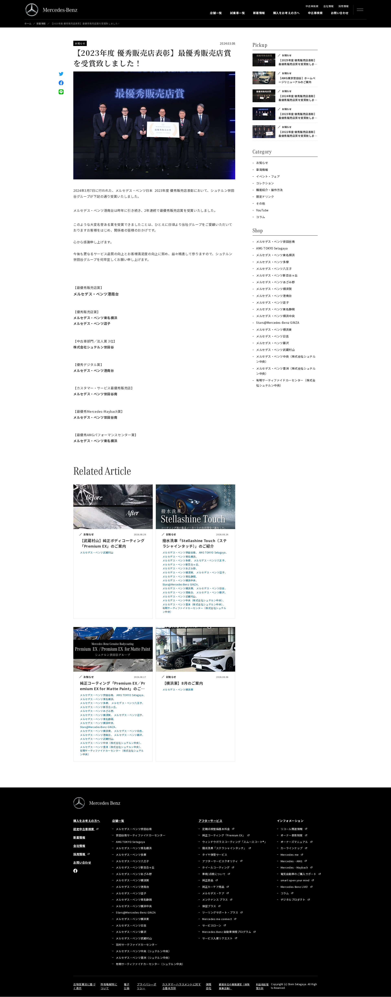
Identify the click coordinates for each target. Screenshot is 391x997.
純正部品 (208, 880)
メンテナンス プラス (215, 899)
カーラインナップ (292, 848)
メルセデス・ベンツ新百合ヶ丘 (277, 275)
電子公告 (126, 986)
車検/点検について (214, 874)
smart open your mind (295, 880)
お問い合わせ (340, 13)
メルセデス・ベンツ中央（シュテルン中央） (143, 951)
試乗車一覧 (237, 13)
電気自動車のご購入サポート (299, 874)
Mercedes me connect (217, 919)
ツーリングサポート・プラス (220, 912)
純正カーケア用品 (213, 887)
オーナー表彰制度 (292, 835)
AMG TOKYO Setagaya (272, 248)
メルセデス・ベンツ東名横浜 (275, 255)
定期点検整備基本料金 (216, 829)
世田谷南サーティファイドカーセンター (140, 835)
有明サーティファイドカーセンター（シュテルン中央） (150, 964)
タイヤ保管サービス (214, 854)
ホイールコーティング (216, 867)
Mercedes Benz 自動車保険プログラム (227, 932)
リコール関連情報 (292, 829)
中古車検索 (312, 6)
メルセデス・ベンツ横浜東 (274, 329)
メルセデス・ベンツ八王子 (274, 269)
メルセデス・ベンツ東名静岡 (275, 309)
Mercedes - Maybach (295, 867)
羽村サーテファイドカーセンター (136, 944)
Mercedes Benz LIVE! (295, 887)
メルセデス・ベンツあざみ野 (275, 282)
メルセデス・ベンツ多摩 (272, 262)
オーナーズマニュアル (295, 842)
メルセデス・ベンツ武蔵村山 (275, 350)
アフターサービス (210, 821)
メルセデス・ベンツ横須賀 (274, 289)
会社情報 (328, 6)
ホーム (28, 23)
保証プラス (209, 906)
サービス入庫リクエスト (217, 938)
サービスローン (212, 925)
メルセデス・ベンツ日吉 (272, 336)
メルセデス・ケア (213, 893)
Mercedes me (290, 854)
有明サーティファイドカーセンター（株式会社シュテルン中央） (285, 382)
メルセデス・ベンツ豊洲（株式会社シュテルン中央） (285, 371)
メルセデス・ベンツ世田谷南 (275, 241)
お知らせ (80, 43)
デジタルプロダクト (293, 899)
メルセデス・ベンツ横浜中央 (275, 316)
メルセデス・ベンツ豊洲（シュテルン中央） (143, 958)
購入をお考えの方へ (286, 13)
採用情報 (343, 6)
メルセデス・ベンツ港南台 (274, 296)
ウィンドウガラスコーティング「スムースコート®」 (234, 842)
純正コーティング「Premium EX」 (224, 835)
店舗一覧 (216, 13)
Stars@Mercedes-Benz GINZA (277, 323)
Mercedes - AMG (292, 861)
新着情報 (259, 13)
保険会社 (208, 986)
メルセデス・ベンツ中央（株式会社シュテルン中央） (285, 358)
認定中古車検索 (84, 829)
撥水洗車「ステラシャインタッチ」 (224, 848)
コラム (285, 893)
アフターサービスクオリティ (220, 861)
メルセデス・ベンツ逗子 (272, 302)
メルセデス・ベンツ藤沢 (272, 343)
